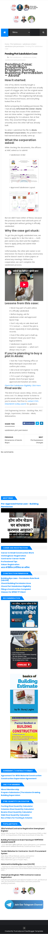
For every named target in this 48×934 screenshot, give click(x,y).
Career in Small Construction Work (17, 553)
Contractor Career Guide (13, 558)
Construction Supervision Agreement (19, 778)
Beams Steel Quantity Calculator (16, 812)
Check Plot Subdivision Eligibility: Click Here (23, 385)
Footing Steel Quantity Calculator (17, 806)
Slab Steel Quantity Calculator (15, 815)
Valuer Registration (10, 564)
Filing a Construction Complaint (16, 589)
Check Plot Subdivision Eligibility (16, 586)
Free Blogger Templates (34, 931)
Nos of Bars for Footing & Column (16, 818)
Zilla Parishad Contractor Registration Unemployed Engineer (22, 829)
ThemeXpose (19, 931)
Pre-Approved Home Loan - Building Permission (20, 505)
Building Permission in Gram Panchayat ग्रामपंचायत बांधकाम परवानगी (22, 841)
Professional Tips (9, 561)
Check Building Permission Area (16, 583)
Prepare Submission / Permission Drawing (20, 792)
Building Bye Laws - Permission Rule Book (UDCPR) (20, 579)
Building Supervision (10, 795)
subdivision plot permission (14, 46)
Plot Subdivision (15, 44)
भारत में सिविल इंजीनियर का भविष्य (15, 567)
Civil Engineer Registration (13, 556)
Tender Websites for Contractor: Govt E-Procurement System (23, 852)
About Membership (10, 789)
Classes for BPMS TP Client (13, 592)
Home (7, 44)
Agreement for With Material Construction (21, 775)
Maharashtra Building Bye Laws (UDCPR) (18, 864)
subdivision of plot (29, 44)
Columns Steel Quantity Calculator (17, 809)
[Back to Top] (24, 928)
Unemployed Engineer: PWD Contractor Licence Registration (21, 876)
